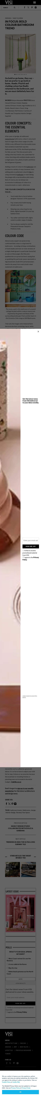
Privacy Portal (26, 1088)
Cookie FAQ (16, 1082)
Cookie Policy (6, 1082)
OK (20, 1092)
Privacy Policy (15, 1088)
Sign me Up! (31, 546)
